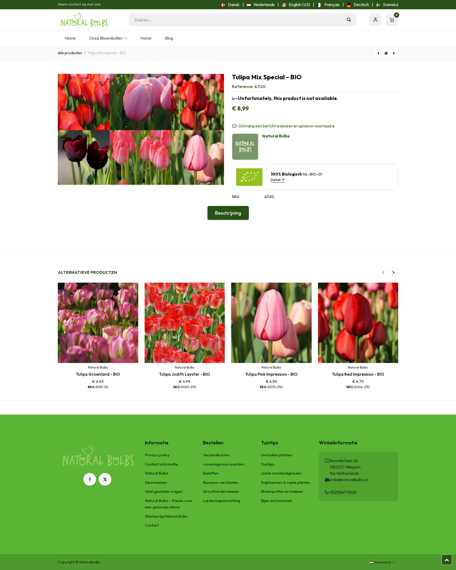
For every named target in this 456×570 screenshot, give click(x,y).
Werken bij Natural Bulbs (166, 516)
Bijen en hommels (276, 500)
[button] (383, 272)
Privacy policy (157, 454)
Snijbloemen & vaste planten (285, 482)
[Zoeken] (348, 19)
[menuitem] (230, 4)
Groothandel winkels (221, 491)
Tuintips (267, 464)
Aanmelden (375, 19)
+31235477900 (342, 492)
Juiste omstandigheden (281, 473)
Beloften (210, 473)
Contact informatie (161, 464)
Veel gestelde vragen (164, 491)
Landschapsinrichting (221, 500)
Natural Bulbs (156, 473)
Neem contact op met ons (79, 4)
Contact (152, 525)
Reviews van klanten (221, 482)
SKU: (236, 196)
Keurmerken (156, 482)
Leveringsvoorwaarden (224, 464)
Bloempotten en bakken (282, 491)
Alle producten (70, 52)
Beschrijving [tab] (228, 213)
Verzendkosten (216, 454)
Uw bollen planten (276, 454)
